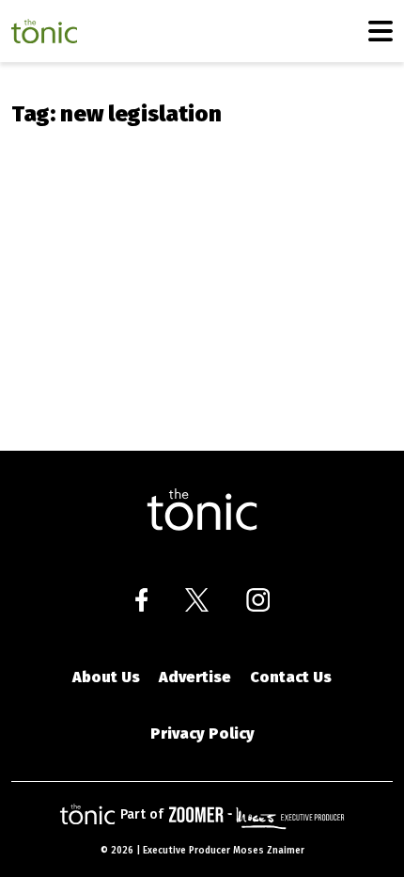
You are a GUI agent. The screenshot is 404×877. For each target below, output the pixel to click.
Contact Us (291, 677)
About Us (106, 677)
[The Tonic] (202, 510)
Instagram (258, 600)
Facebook (141, 600)
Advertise (195, 677)
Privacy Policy (202, 733)
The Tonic (44, 31)
